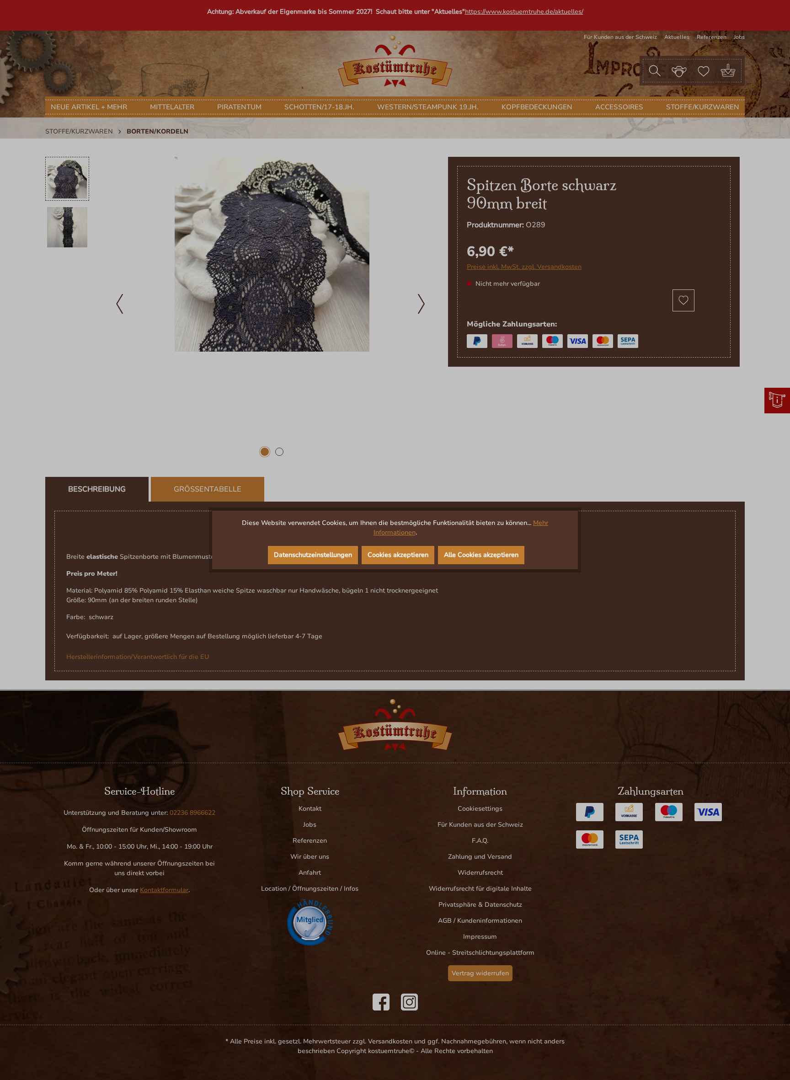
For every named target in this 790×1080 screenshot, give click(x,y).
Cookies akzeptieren (398, 555)
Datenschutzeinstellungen (313, 555)
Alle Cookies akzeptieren (481, 555)
